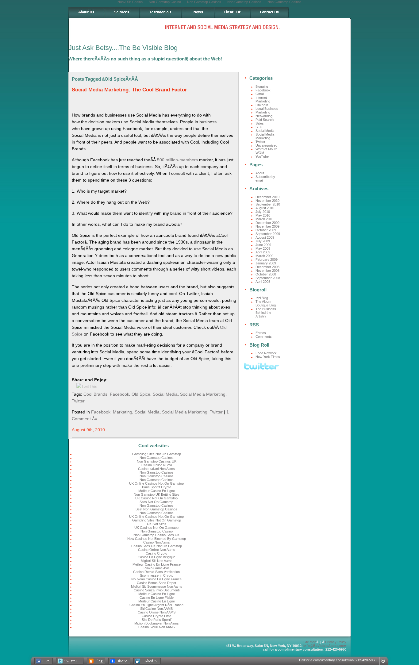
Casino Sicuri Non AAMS (156, 627)
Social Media (165, 394)
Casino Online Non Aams (156, 550)
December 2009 (267, 223)
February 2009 (267, 259)
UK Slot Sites (156, 524)
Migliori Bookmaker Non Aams (156, 623)
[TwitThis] (86, 386)
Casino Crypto (156, 553)
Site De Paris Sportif (156, 619)
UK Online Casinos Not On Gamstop (156, 483)
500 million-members (177, 159)
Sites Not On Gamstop (156, 502)
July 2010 (263, 211)
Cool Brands (95, 394)
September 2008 (268, 278)
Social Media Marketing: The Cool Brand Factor (129, 90)
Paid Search (265, 119)
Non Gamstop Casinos (157, 457)
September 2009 (268, 234)
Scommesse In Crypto (156, 575)
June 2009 (263, 245)
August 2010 (265, 208)
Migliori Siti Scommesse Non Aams (156, 586)
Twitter (78, 400)
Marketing (122, 411)
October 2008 (266, 274)
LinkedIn (262, 105)
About (260, 173)
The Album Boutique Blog (266, 303)
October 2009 (266, 230)
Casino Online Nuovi (156, 465)
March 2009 (264, 256)
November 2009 (267, 226)
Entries (261, 333)
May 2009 (263, 248)
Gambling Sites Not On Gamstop (156, 454)
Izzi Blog (262, 298)
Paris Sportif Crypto (156, 487)
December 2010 (267, 197)
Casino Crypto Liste (156, 616)
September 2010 (268, 204)
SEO (259, 127)
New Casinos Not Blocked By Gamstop (156, 538)
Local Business (267, 108)
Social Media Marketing (202, 394)
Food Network (266, 353)
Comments (264, 336)
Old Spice (141, 394)
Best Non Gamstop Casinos (156, 509)
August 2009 (265, 237)
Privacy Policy (335, 642)
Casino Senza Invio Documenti (156, 590)
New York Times (268, 357)
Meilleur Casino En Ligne (156, 491)
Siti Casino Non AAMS (156, 608)
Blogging (262, 86)
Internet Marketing (263, 99)
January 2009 (266, 263)
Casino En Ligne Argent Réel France (156, 605)
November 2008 (267, 270)
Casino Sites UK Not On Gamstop (156, 546)
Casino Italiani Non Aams (156, 469)
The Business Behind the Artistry (266, 312)
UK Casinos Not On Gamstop (156, 527)
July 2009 (263, 241)
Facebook (119, 394)
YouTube (262, 156)
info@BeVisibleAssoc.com (324, 646)
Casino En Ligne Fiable (157, 597)
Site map (309, 642)
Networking (264, 116)
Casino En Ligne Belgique (156, 557)
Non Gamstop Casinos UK (156, 461)
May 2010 (263, 215)
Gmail (260, 94)
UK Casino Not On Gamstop (156, 498)
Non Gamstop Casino (156, 531)
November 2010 (267, 200)
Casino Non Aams (156, 542)
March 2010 (264, 219)
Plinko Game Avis (157, 568)
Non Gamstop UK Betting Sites (156, 494)
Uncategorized (266, 145)
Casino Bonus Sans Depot (156, 583)
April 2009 (263, 252)
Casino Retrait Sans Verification (156, 572)
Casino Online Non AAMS (156, 612)
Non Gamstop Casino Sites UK (156, 535)
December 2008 (267, 267)
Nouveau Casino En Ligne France (156, 579)
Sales (260, 123)
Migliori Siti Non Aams (156, 561)
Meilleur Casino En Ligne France (157, 564)
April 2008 (263, 281)
